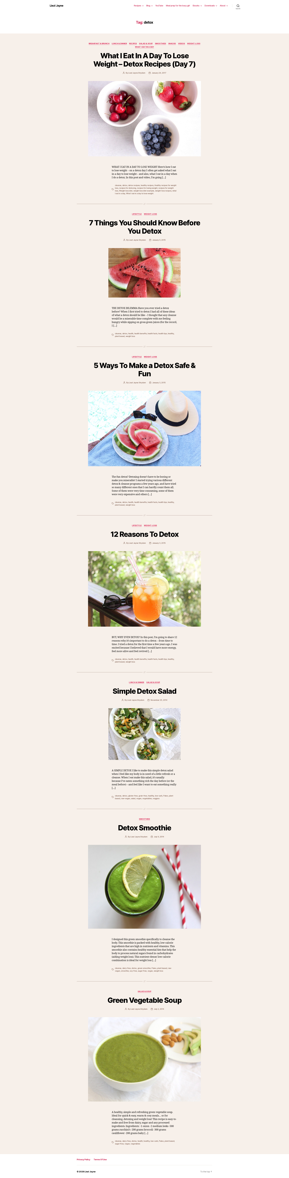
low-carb (158, 796)
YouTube (159, 5)
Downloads (210, 5)
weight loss (130, 336)
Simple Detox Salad (144, 691)
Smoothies (160, 44)
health (130, 333)
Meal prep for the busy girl (178, 5)
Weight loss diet (125, 191)
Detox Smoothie (144, 827)
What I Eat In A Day (144, 47)
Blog (148, 5)
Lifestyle (137, 214)
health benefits (140, 333)
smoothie (125, 971)
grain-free (143, 796)
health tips (162, 333)
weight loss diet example (143, 191)
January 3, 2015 (159, 382)
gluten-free (133, 796)
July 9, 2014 (159, 837)
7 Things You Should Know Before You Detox (144, 226)
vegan (138, 798)
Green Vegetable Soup (144, 1000)
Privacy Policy (83, 1159)
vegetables (147, 798)
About (222, 5)
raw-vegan (125, 798)
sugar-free (142, 971)
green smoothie (144, 968)
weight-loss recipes (163, 191)
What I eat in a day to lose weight (139, 193)
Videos (181, 44)
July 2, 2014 (159, 1009)
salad (133, 798)
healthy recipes (147, 185)
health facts (152, 333)
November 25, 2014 (159, 700)
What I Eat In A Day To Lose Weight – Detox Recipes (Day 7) (144, 59)
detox (124, 185)
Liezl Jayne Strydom (136, 73)
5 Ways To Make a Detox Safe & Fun (145, 369)
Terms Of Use (100, 1159)
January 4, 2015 (159, 240)
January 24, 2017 (159, 73)
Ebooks (196, 5)
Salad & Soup (146, 44)
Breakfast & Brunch (99, 44)
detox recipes (134, 185)
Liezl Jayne (56, 5)
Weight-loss (193, 44)
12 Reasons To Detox (144, 534)
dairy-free (126, 968)
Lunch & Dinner (119, 44)
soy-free (133, 971)
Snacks (172, 44)
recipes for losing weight (147, 188)
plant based (120, 336)
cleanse (118, 185)
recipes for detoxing (127, 188)
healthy (171, 333)
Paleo (165, 796)
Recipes (137, 5)
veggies (156, 798)
